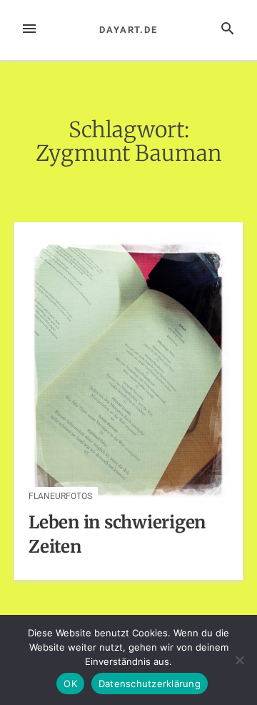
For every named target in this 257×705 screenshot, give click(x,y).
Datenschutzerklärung (150, 683)
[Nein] (239, 660)
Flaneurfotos (60, 496)
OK (70, 683)
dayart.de (128, 29)
